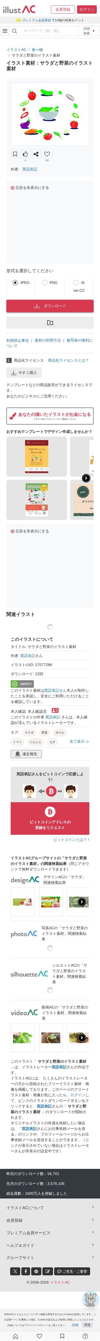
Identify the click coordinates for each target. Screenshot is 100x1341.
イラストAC (16, 50)
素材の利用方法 (48, 340)
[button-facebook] (25, 1271)
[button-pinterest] (36, 1271)
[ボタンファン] (47, 154)
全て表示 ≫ (79, 741)
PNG (54, 282)
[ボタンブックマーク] (15, 154)
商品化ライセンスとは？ (68, 360)
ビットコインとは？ (70, 839)
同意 (87, 1325)
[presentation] (86, 478)
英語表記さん (55, 690)
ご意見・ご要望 (74, 1271)
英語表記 (29, 169)
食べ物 (37, 50)
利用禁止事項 (17, 340)
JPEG (25, 282)
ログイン (77, 1095)
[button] (63, 9)
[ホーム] (15, 1336)
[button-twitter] (15, 1271)
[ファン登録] (39, 1336)
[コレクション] (62, 1336)
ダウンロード (55, 306)
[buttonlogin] (14, 31)
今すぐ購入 (27, 372)
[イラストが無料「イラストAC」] (19, 9)
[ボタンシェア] (36, 154)
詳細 (75, 1325)
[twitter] (15, 1271)
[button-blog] (47, 1271)
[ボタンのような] (25, 154)
